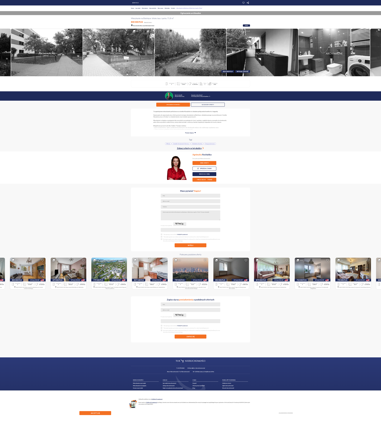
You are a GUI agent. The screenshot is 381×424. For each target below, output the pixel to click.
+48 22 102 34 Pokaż (204, 179)
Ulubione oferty (226, 383)
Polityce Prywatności (151, 402)
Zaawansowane (286, 413)
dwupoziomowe (210, 144)
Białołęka (167, 8)
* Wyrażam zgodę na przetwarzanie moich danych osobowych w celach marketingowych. (186, 236)
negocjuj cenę (204, 174)
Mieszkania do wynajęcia (139, 385)
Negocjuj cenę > (148, 22)
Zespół (194, 383)
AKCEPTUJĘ (95, 413)
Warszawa (160, 8)
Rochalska (202, 154)
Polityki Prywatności (182, 234)
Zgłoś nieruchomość (227, 385)
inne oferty (204, 163)
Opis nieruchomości (173, 104)
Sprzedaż (138, 8)
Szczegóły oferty (208, 104)
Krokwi (173, 8)
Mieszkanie (145, 8)
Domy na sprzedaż (138, 388)
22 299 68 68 (181, 368)
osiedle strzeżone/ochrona (181, 144)
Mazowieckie (152, 8)
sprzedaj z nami (205, 168)
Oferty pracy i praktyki (198, 385)
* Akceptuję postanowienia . (175, 234)
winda (168, 144)
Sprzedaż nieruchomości (169, 383)
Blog (193, 388)
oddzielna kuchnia (197, 144)
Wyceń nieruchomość (228, 388)
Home (132, 8)
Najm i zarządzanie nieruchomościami (173, 388)
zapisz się (191, 336)
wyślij (190, 245)
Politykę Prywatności (157, 399)
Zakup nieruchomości (169, 385)
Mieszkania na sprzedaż (139, 383)
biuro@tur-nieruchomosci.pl (197, 368)
